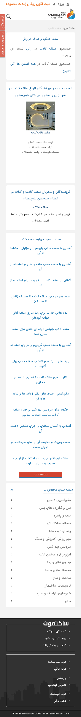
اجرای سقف (54, 215)
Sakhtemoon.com (59, 714)
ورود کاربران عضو (55, 638)
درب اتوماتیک (58, 694)
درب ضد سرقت (57, 662)
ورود (61, 4)
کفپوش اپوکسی (57, 685)
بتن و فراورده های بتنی (55, 507)
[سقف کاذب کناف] (40, 115)
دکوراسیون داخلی (59, 500)
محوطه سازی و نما (58, 570)
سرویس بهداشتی (59, 546)
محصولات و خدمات (3, 44)
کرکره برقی (60, 701)
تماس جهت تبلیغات (54, 645)
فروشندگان (3, 22)
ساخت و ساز (62, 578)
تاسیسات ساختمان (57, 585)
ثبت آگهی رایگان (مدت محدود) (28, 4)
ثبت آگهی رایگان (56, 631)
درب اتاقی (60, 669)
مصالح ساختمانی (59, 523)
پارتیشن (61, 678)
